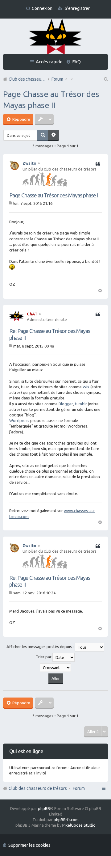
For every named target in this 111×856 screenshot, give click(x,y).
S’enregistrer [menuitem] (77, 8)
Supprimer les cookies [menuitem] (29, 845)
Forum (79, 788)
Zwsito (29, 163)
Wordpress (19, 420)
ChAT (32, 314)
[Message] (11, 203)
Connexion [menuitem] (42, 8)
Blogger (66, 404)
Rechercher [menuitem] (105, 79)
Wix (86, 387)
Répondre (20, 119)
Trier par (44, 657)
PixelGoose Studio (79, 825)
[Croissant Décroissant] (55, 667)
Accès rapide (49, 61)
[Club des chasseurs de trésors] (55, 37)
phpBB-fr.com (66, 819)
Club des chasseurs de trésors (38, 788)
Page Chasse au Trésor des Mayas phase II (54, 195)
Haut (100, 290)
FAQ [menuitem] (76, 61)
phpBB (44, 808)
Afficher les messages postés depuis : (40, 646)
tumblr (81, 404)
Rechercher (42, 135)
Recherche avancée (53, 135)
